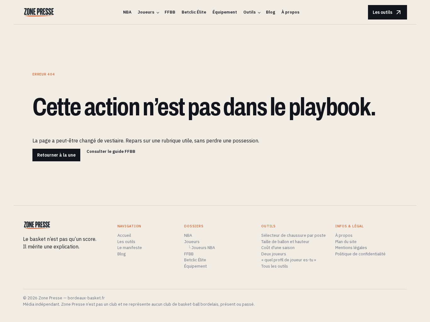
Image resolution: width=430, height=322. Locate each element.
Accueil (124, 235)
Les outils (382, 12)
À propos (290, 12)
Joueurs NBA (203, 247)
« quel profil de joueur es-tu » (288, 260)
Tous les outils (274, 266)
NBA (127, 12)
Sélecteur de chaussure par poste (293, 235)
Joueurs (146, 12)
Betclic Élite (194, 12)
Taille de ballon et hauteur (285, 241)
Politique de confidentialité (360, 254)
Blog (270, 12)
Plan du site (346, 241)
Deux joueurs (273, 254)
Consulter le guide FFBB (111, 151)
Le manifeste (129, 247)
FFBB (170, 12)
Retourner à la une (56, 155)
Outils (249, 12)
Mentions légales (351, 247)
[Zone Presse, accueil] (39, 12)
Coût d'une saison (278, 247)
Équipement (224, 12)
